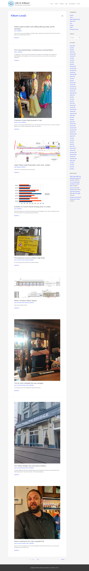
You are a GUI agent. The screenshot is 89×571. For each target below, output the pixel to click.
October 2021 (72, 90)
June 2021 (72, 99)
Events (78, 3)
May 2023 (72, 62)
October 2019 (72, 131)
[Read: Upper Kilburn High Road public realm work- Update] (37, 151)
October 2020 (72, 111)
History (71, 17)
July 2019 (72, 138)
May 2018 (72, 166)
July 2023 (72, 58)
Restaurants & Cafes (74, 29)
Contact (56, 3)
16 (38, 559)
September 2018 (73, 158)
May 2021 (72, 101)
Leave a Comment (18, 259)
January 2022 (72, 84)
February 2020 (73, 123)
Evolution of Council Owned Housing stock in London (32, 207)
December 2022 (73, 68)
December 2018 (73, 152)
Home (51, 3)
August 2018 (72, 160)
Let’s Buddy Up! (72, 3)
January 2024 (72, 56)
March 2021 (72, 103)
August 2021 (72, 95)
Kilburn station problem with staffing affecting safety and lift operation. (75, 178)
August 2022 (72, 76)
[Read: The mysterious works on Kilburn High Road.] (27, 241)
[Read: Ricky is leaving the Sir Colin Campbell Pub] (37, 512)
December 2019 (73, 127)
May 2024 (72, 47)
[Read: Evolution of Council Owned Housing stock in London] (32, 193)
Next (63, 559)
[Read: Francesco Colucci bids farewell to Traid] (33, 94)
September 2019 (73, 133)
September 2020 (73, 113)
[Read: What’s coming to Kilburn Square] (37, 287)
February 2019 (73, 148)
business (16, 122)
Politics (15, 52)
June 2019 (72, 140)
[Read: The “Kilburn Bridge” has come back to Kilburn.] (37, 432)
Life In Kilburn (22, 3)
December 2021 (73, 86)
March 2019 (72, 146)
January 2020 (72, 125)
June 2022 (72, 78)
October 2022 (72, 72)
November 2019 (73, 129)
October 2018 (72, 156)
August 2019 (72, 136)
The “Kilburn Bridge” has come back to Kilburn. (30, 466)
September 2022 (73, 74)
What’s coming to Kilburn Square (25, 300)
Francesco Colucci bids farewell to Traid (28, 120)
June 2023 (72, 60)
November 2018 (73, 154)
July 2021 (72, 97)
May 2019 (72, 142)
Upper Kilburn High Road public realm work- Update (32, 165)
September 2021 (73, 92)
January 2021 (72, 107)
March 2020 (72, 121)
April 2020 (72, 119)
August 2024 (72, 45)
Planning (18, 167)
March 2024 (72, 51)
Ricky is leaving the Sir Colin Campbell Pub (29, 541)
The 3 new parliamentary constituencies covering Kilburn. (34, 50)
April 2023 (72, 64)
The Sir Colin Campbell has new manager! (28, 383)
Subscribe (62, 3)
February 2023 (73, 66)
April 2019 (72, 144)
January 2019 (72, 150)
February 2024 (73, 53)
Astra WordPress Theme (53, 567)
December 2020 (73, 109)
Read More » (16, 38)
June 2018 (72, 164)
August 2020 (72, 115)
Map (66, 3)
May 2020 (72, 117)
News (15, 30)
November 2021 (73, 88)
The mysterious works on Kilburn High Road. (29, 258)
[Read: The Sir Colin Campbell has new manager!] (37, 350)
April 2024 (72, 49)
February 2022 (73, 82)
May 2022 (72, 80)
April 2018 (72, 168)
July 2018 (72, 162)
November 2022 (73, 70)
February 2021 (73, 105)
